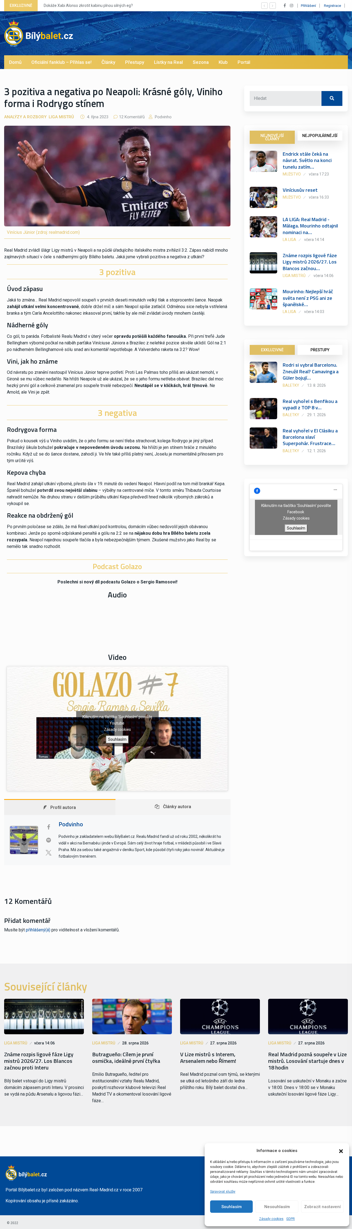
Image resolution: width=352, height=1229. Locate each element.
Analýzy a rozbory (25, 116)
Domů (15, 62)
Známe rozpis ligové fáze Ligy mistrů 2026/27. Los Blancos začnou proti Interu (38, 1061)
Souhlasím (231, 1206)
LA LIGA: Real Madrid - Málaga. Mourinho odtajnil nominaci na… (310, 226)
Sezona (201, 62)
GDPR (290, 1219)
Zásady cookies (271, 1219)
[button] (341, 1150)
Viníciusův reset (300, 190)
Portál (244, 62)
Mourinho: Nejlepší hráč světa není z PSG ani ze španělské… (308, 298)
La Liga (289, 239)
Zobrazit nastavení (322, 1206)
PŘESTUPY (319, 350)
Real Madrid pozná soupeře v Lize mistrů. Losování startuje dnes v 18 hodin (307, 1061)
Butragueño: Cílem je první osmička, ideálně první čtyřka (126, 1057)
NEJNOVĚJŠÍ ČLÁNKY (272, 137)
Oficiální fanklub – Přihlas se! (61, 62)
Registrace (332, 6)
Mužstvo (292, 174)
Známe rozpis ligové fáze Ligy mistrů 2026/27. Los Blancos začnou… (310, 262)
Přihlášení (308, 6)
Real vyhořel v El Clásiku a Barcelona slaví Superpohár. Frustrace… (310, 437)
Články (108, 62)
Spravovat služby (222, 1192)
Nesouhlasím (277, 1206)
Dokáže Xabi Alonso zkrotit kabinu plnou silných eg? (88, 5)
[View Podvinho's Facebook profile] (48, 827)
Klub (223, 62)
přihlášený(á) (38, 929)
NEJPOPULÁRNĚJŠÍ (319, 135)
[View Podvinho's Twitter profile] (48, 852)
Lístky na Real (168, 62)
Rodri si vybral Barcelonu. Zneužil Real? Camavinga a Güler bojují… (311, 371)
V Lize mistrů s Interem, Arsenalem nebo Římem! (208, 1057)
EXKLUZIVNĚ (272, 350)
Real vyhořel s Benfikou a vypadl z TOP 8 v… (310, 404)
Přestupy (134, 62)
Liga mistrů (61, 116)
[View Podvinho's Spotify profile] (48, 840)
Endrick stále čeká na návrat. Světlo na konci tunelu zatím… (307, 160)
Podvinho (163, 116)
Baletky (291, 385)
